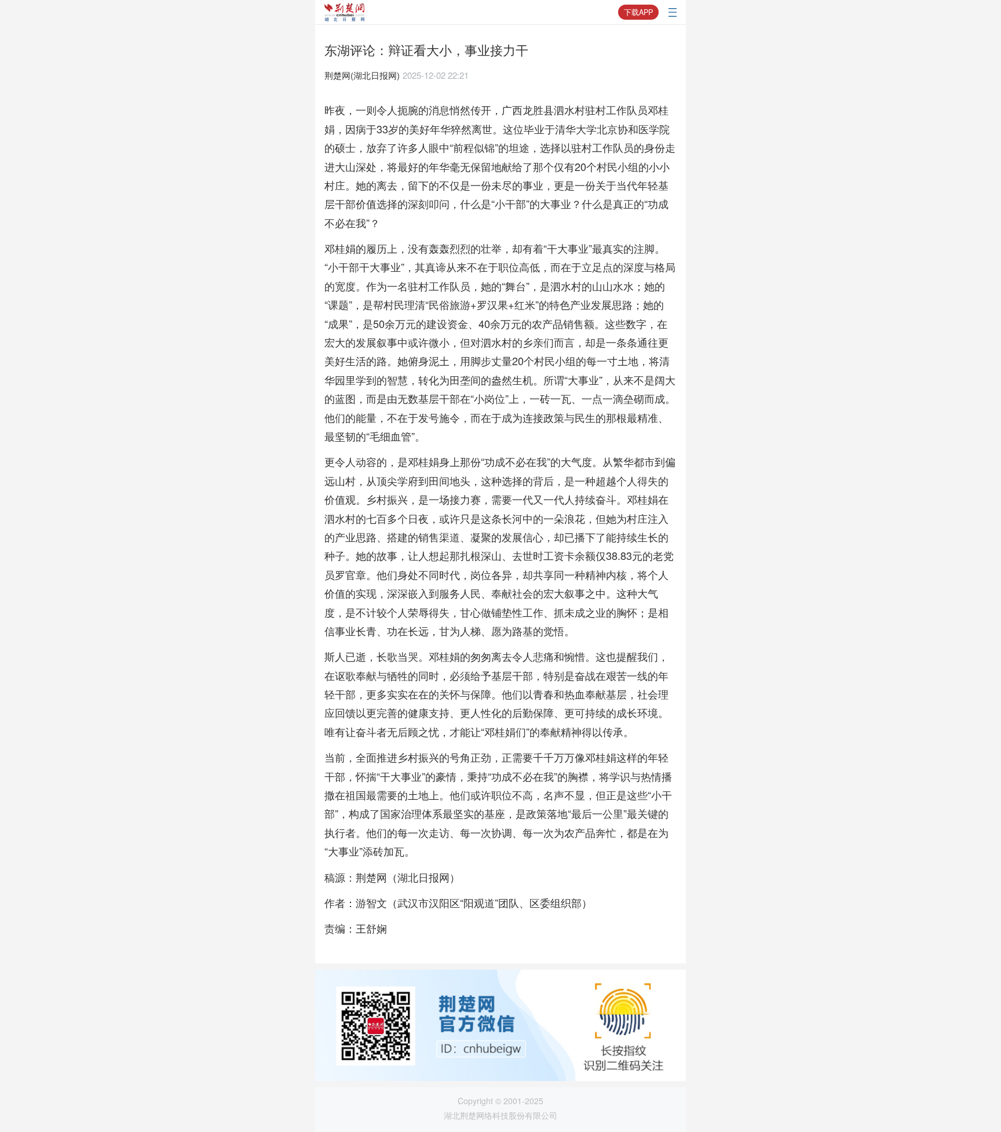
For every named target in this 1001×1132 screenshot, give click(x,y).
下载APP (638, 12)
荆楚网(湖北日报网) (362, 75)
